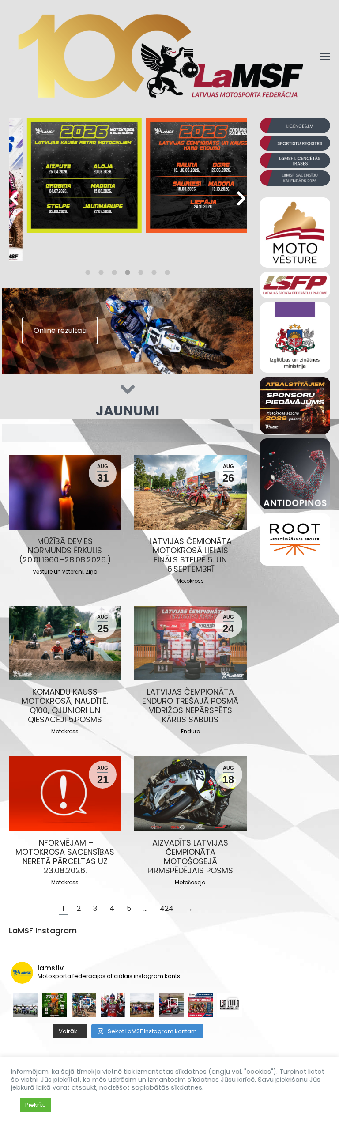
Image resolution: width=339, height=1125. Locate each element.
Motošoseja (190, 882)
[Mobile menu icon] (325, 56)
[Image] (295, 125)
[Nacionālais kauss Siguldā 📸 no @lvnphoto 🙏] (84, 1005)
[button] (14, 198)
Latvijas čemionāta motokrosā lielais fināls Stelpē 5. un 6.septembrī (190, 555)
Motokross (190, 581)
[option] (68, 176)
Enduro (190, 731)
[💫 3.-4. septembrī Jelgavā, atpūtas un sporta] (54, 1005)
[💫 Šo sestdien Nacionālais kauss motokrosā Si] (200, 1005)
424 (166, 908)
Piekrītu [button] (35, 1105)
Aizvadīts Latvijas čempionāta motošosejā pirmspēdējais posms (190, 856)
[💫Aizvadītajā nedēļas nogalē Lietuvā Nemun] (171, 1005)
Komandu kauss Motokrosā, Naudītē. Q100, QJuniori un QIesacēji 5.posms (65, 705)
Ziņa (92, 571)
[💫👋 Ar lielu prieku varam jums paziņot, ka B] (229, 1005)
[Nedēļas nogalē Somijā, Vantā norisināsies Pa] (142, 1005)
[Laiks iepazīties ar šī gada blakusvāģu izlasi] (25, 1005)
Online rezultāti (60, 330)
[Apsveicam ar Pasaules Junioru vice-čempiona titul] (113, 1005)
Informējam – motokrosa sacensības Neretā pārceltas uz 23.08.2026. (64, 856)
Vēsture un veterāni (58, 571)
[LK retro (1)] (68, 175)
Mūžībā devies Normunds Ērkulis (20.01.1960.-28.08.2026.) (65, 550)
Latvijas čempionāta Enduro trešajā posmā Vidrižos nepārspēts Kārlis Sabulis (190, 705)
